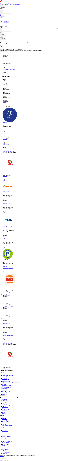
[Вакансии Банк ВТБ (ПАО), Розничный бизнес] (30, 220)
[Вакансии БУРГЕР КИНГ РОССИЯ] (30, 279)
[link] (1, 12)
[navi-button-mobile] (1, 17)
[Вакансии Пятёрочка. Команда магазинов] (30, 162)
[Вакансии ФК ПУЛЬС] (30, 115)
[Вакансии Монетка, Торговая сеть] (30, 186)
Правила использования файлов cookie (15, 4)
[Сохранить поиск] (1, 30)
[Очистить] (1, 27)
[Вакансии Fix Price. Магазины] (30, 254)
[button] (1, 14)
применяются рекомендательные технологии (17, 454)
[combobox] (4, 25)
